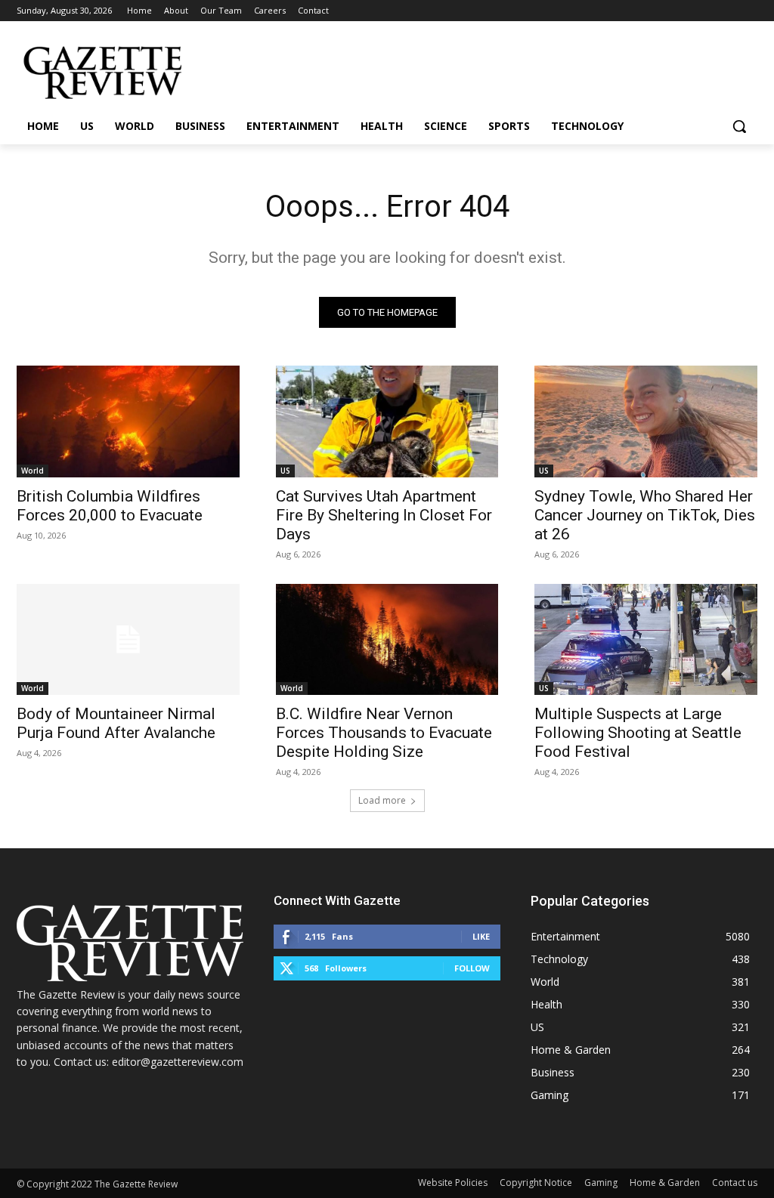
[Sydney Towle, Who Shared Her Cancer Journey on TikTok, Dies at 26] (645, 421)
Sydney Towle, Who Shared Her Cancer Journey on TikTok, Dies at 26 (644, 515)
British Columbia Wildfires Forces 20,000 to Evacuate (110, 505)
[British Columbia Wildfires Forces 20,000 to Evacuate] (128, 421)
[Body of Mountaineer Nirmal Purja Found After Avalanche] (128, 639)
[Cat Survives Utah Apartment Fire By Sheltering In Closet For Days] (387, 421)
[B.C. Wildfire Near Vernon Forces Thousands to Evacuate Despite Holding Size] (387, 639)
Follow (472, 968)
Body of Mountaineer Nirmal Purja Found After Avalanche (116, 723)
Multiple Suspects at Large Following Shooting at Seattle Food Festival (637, 733)
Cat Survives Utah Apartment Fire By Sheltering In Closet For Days (384, 515)
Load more (382, 800)
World (32, 470)
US (285, 470)
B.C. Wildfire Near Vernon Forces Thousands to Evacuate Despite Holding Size (384, 733)
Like (481, 936)
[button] (739, 126)
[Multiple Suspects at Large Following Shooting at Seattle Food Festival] (645, 639)
